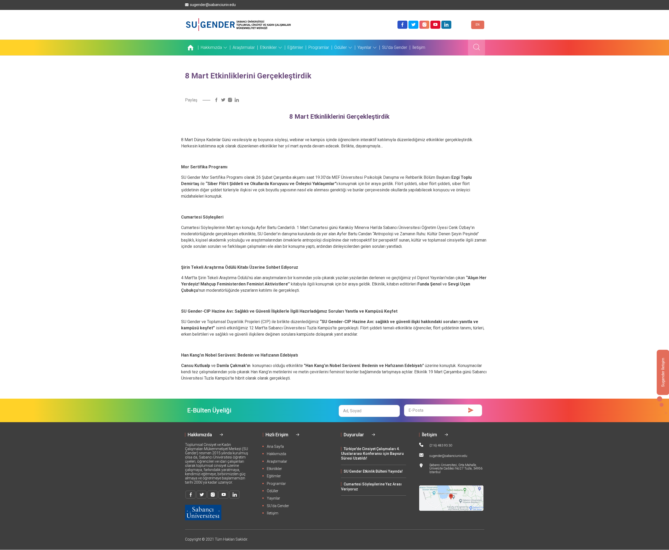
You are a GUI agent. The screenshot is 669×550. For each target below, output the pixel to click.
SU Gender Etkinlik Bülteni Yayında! (373, 471)
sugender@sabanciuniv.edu (213, 5)
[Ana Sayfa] (191, 47)
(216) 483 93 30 (440, 445)
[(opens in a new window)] (402, 25)
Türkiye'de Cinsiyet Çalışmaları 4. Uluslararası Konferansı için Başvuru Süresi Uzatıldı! (372, 454)
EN (478, 24)
